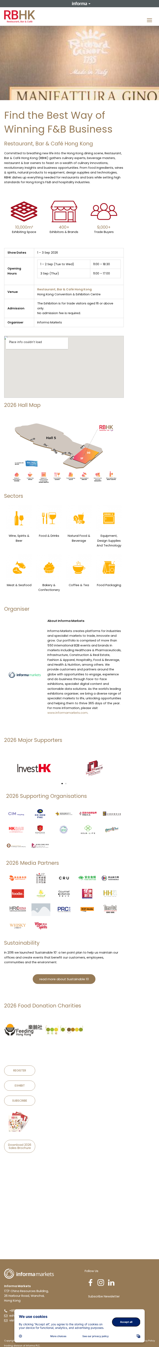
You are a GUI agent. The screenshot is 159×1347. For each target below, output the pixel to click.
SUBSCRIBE (19, 1101)
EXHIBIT (20, 1085)
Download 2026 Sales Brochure (19, 1146)
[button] (62, 783)
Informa (79, 3)
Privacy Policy (147, 1340)
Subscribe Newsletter (104, 1296)
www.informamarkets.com (67, 713)
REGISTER (19, 1070)
